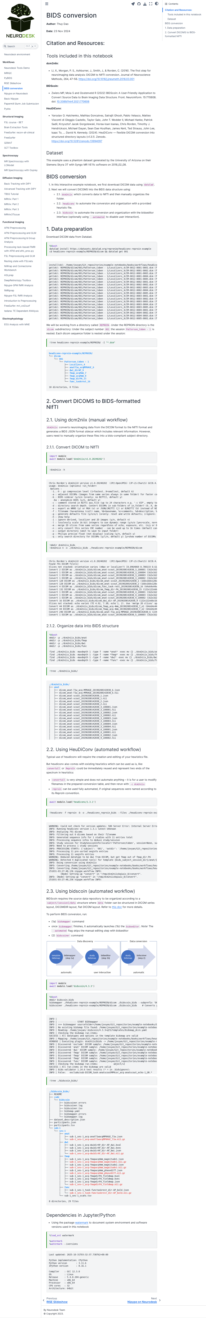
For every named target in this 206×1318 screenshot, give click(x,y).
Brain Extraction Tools (16, 127)
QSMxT (8, 142)
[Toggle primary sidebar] (47, 4)
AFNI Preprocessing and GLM (20, 233)
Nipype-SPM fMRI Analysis (18, 285)
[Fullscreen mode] (151, 4)
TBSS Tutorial (11, 194)
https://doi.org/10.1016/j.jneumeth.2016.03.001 (106, 79)
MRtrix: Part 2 (11, 204)
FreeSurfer (9, 137)
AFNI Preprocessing (15, 227)
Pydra (7, 108)
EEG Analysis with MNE (17, 324)
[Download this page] (145, 4)
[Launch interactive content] (133, 4)
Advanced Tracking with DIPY (20, 188)
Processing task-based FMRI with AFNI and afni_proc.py (19, 249)
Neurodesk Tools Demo (17, 68)
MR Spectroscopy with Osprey (20, 170)
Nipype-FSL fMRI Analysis (18, 295)
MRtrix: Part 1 (11, 199)
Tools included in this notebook (184, 14)
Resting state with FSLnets (18, 261)
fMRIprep (9, 290)
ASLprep (9, 275)
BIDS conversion (13, 88)
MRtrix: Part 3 (11, 209)
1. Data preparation (175, 27)
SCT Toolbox (11, 147)
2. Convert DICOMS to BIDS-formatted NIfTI (180, 34)
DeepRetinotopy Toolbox (17, 280)
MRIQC (8, 73)
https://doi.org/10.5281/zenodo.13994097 (77, 141)
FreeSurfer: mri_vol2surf (17, 305)
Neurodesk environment (17, 54)
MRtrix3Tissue (12, 214)
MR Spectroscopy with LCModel (16, 163)
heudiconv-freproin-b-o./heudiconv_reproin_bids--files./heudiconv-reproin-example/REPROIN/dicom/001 (103, 812)
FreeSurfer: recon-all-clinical (19, 132)
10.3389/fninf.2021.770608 (73, 101)
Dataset (172, 19)
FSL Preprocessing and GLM (19, 256)
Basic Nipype (11, 98)
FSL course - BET (13, 122)
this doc (117, 907)
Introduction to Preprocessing (20, 300)
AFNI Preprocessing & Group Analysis (19, 240)
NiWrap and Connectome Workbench (17, 268)
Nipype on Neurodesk (16, 93)
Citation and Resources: (178, 10)
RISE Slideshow (12, 83)
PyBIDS (8, 78)
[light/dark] (157, 3)
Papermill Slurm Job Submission (21, 103)
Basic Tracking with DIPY (17, 183)
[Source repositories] (139, 4)
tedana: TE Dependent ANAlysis (21, 310)
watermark (81, 1222)
